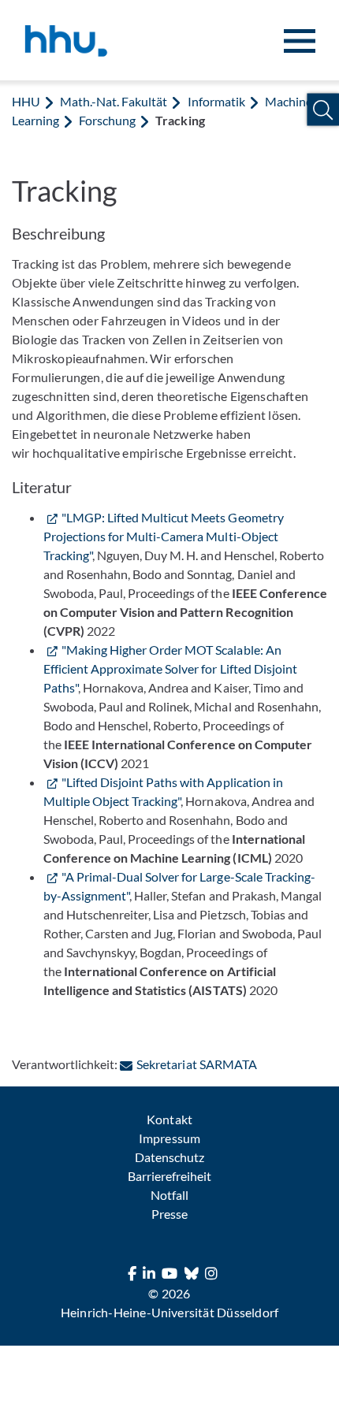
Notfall (169, 1194)
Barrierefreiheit (169, 1175)
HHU (26, 101)
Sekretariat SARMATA (196, 1064)
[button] (323, 110)
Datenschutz (169, 1156)
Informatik (216, 101)
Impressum (169, 1138)
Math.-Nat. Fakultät (113, 101)
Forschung (107, 120)
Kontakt (169, 1119)
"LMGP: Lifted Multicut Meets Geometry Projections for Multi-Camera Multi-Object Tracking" (163, 536)
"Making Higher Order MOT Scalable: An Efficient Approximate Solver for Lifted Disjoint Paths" (170, 668)
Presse (169, 1213)
